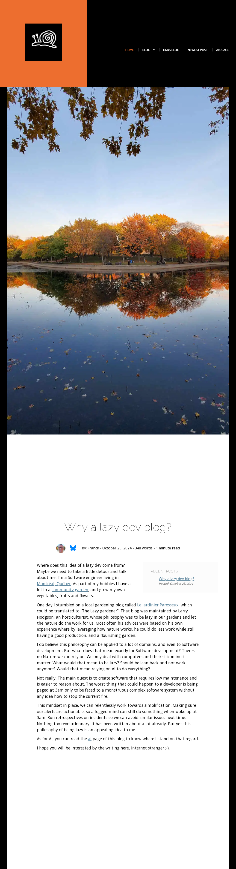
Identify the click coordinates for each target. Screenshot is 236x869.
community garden (70, 589)
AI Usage (222, 50)
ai (89, 738)
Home (129, 50)
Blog (146, 49)
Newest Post (198, 50)
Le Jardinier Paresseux (157, 605)
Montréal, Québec (54, 583)
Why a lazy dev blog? (176, 578)
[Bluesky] (73, 548)
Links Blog (171, 50)
